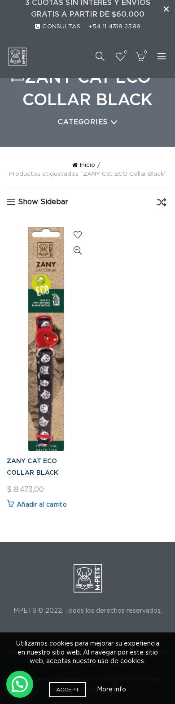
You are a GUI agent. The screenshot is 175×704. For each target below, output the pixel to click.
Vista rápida (77, 250)
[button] (19, 684)
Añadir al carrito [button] (42, 505)
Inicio (87, 165)
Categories (83, 122)
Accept (67, 689)
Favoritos (125, 52)
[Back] (18, 80)
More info (111, 689)
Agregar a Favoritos (77, 235)
